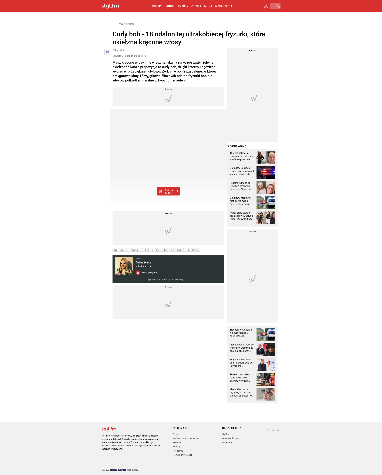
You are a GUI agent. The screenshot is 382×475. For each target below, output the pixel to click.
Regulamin (178, 451)
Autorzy (176, 446)
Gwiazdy (156, 5)
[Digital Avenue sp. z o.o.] (118, 470)
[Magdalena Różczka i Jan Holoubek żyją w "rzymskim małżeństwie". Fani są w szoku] (266, 364)
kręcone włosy (162, 250)
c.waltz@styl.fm (149, 272)
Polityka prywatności (182, 455)
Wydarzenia (223, 5)
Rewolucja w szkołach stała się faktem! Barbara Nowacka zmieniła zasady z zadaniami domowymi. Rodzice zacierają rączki (242, 377)
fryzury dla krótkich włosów (142, 250)
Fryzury (182, 5)
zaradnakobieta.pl (230, 438)
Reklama (177, 442)
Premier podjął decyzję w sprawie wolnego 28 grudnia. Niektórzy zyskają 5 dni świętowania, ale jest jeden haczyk (242, 347)
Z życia (196, 5)
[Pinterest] (278, 430)
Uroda (169, 5)
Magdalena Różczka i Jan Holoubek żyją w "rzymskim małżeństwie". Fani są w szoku (241, 362)
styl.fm (225, 434)
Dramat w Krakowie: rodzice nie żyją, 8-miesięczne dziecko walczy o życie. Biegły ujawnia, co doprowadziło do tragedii (241, 201)
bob (115, 250)
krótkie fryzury (176, 250)
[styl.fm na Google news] (107, 52)
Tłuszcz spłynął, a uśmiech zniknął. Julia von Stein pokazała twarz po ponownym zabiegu (241, 156)
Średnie (130, 23)
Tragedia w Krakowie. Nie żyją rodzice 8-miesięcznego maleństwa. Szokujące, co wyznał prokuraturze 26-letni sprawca (242, 333)
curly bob (124, 250)
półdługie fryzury (192, 250)
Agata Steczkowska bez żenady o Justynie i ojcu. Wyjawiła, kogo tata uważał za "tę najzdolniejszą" (241, 216)
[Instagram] (273, 430)
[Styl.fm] (113, 6)
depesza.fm (227, 442)
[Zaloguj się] (266, 6)
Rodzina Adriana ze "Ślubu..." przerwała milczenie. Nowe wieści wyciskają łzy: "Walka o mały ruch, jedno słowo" (242, 186)
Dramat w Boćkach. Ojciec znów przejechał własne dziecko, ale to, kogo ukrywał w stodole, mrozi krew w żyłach (242, 171)
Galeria (169, 191)
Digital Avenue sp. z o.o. (179, 279)
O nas (175, 434)
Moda (208, 5)
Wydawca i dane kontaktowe (186, 438)
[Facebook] (268, 430)
